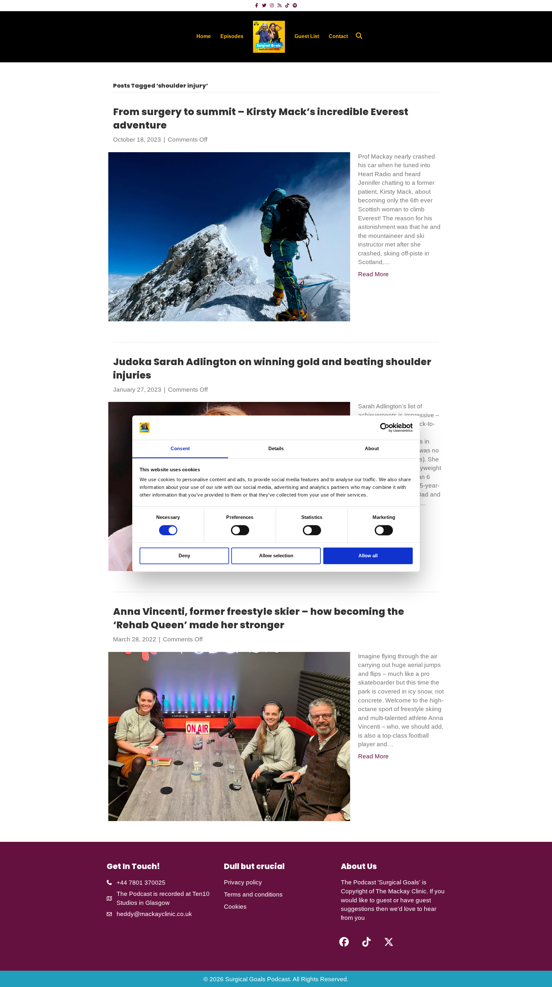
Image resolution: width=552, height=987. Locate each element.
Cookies (235, 906)
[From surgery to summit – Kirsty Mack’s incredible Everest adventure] (229, 236)
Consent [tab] (180, 448)
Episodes (231, 36)
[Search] (357, 35)
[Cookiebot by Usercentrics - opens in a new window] (385, 427)
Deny (184, 556)
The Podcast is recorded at (154, 893)
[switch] (240, 530)
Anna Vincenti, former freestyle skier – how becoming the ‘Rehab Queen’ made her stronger (258, 618)
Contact (338, 36)
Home (203, 36)
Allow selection (276, 556)
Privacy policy (243, 882)
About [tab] (372, 448)
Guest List (307, 36)
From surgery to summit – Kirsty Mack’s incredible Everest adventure (260, 118)
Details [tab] (276, 448)
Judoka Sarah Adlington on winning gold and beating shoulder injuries (272, 368)
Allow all (368, 556)
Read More (373, 274)
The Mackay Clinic (401, 891)
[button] (344, 942)
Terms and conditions (253, 894)
